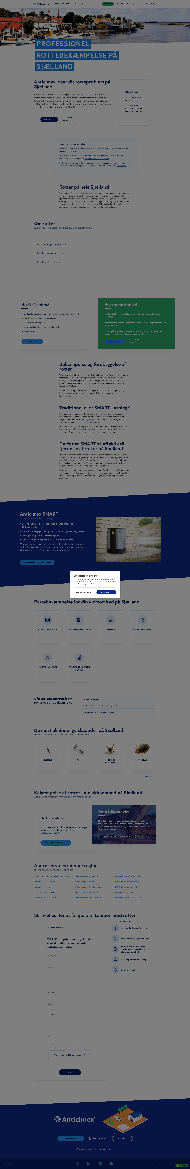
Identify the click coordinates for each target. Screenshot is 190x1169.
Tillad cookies (106, 592)
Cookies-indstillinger (83, 592)
